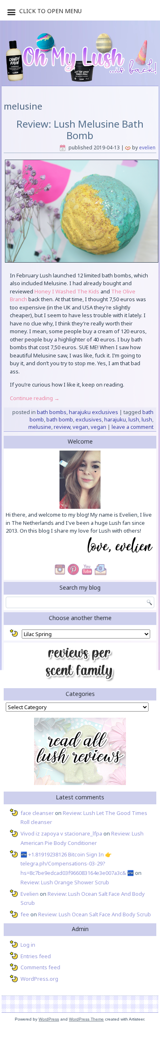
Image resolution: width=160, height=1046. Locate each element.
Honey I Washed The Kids (66, 291)
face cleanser (37, 813)
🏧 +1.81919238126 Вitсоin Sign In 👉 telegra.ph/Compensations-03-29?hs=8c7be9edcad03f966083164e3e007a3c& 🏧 (77, 864)
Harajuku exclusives (93, 412)
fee (25, 914)
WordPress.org (39, 978)
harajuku (115, 419)
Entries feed (36, 956)
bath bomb (59, 419)
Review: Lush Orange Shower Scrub (65, 882)
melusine (39, 426)
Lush (133, 419)
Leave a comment (132, 426)
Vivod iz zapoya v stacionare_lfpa (61, 833)
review (62, 426)
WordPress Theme (86, 1019)
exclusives (88, 419)
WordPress (49, 1019)
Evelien (147, 147)
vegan (80, 426)
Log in (28, 944)
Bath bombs (51, 412)
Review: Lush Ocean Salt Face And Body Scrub (94, 914)
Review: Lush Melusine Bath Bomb (80, 129)
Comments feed (40, 967)
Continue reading (34, 398)
